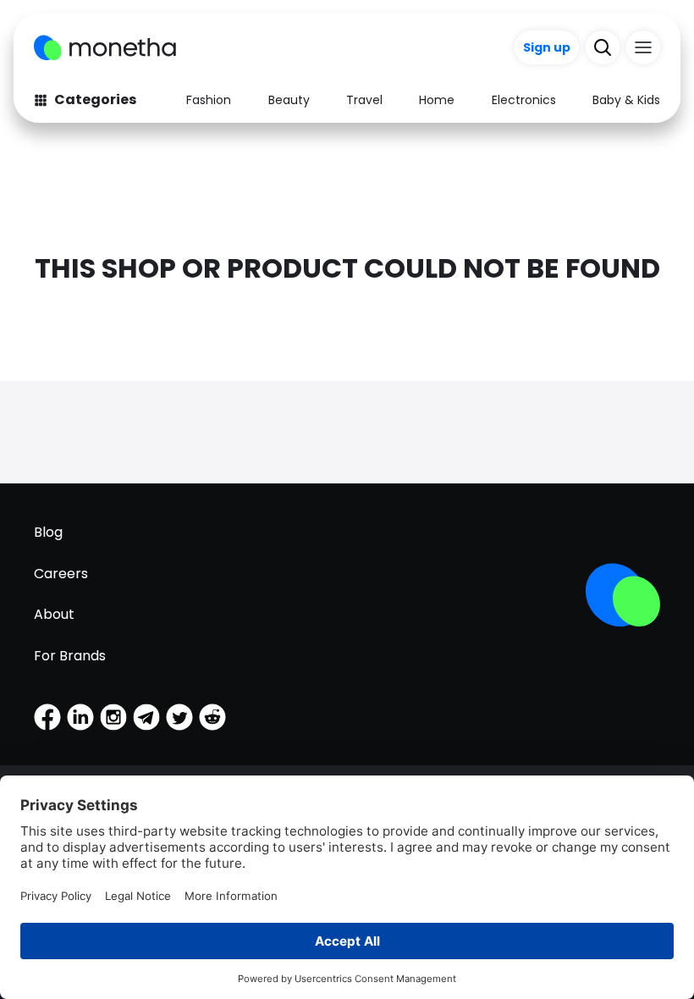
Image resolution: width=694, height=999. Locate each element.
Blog (48, 532)
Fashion (208, 99)
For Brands (70, 655)
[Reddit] (212, 717)
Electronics (524, 99)
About (54, 614)
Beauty (289, 99)
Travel (364, 99)
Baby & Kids (626, 99)
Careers (61, 573)
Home (436, 99)
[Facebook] (47, 717)
